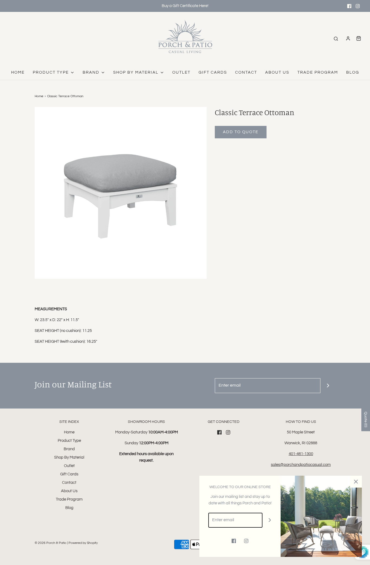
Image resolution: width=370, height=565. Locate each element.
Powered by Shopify (83, 543)
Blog (352, 72)
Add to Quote (240, 132)
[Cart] (358, 38)
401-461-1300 (301, 454)
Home (18, 72)
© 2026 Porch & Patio (50, 543)
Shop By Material (69, 457)
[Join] (327, 385)
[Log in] (348, 38)
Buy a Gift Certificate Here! (185, 6)
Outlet (181, 72)
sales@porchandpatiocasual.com (301, 465)
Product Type (69, 441)
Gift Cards (213, 72)
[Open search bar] (336, 38)
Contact (246, 72)
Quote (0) (366, 419)
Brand (69, 449)
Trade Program (317, 72)
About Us (277, 72)
